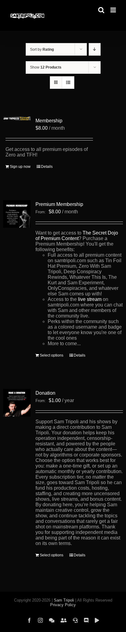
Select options (51, 355)
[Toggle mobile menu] (113, 10)
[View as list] (68, 83)
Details (47, 166)
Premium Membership (59, 204)
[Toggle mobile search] (101, 10)
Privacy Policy (63, 604)
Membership (48, 120)
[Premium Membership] (17, 214)
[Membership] (17, 119)
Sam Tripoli (64, 600)
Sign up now (20, 166)
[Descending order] (95, 49)
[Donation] (17, 403)
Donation (45, 393)
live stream (90, 299)
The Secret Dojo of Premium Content (76, 235)
